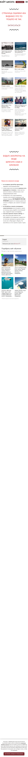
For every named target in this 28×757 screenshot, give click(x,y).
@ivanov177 (17, 243)
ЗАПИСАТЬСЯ (14, 25)
